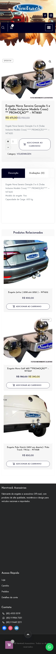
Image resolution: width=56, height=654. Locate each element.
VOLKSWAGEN (24, 153)
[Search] (3, 27)
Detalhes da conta (10, 597)
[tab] (13, 173)
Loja (3, 579)
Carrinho (5, 585)
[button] (50, 61)
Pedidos (5, 591)
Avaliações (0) (36, 173)
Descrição (13, 173)
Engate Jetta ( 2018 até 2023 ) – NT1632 (28, 292)
